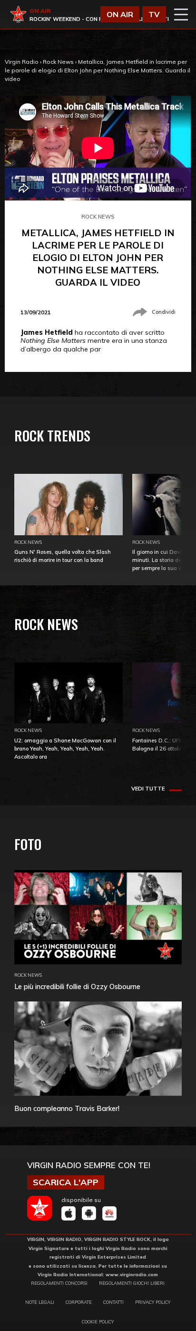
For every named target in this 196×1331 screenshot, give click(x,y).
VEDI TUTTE (148, 788)
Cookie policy (98, 1321)
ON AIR (120, 14)
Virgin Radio (22, 61)
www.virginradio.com (132, 1274)
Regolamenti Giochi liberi (132, 1283)
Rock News (58, 61)
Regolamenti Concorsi (59, 1283)
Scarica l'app (65, 1182)
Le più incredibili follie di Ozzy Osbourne (77, 986)
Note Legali (39, 1302)
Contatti (113, 1302)
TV (154, 14)
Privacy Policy (152, 1302)
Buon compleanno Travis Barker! (66, 1108)
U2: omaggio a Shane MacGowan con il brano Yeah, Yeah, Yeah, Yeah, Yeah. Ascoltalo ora (65, 748)
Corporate (79, 1302)
